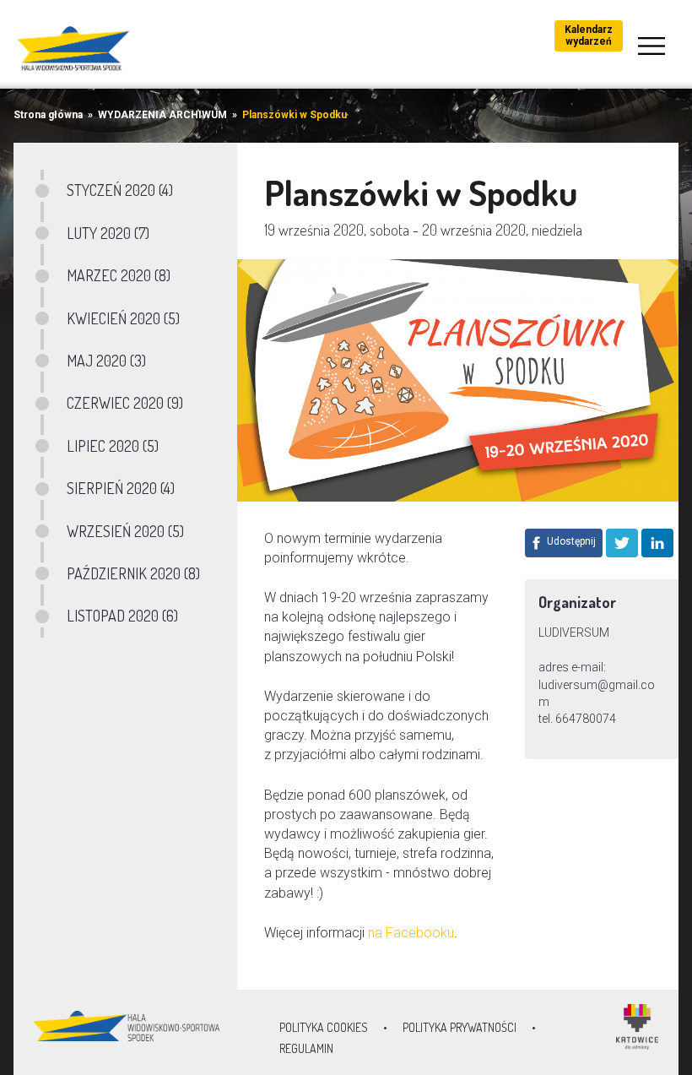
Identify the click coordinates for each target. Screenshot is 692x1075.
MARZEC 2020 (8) (118, 275)
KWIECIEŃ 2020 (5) (123, 318)
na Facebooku (411, 933)
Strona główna (48, 115)
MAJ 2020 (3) (106, 360)
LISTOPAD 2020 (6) (122, 615)
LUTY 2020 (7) (108, 233)
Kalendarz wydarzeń (589, 35)
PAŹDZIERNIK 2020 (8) (133, 573)
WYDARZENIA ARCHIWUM (162, 115)
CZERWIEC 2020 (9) (125, 403)
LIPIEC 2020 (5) (113, 446)
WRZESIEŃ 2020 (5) (125, 531)
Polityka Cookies (323, 1027)
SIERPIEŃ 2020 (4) (121, 488)
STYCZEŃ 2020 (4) (120, 190)
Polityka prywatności (459, 1027)
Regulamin (306, 1048)
